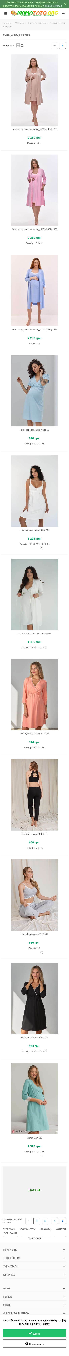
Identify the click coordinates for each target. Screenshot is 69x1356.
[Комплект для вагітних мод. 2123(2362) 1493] (34, 190)
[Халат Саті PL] (34, 1098)
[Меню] (6, 13)
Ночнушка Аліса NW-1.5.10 (35, 733)
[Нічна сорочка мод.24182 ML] (34, 491)
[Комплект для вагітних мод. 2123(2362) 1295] (34, 90)
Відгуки (7, 1305)
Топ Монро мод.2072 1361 (34, 934)
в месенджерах (53, 6)
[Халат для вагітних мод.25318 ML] (34, 594)
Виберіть (7, 45)
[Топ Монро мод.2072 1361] (34, 895)
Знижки (7, 1288)
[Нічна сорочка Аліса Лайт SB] (34, 390)
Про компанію (10, 1249)
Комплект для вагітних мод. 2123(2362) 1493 (34, 229)
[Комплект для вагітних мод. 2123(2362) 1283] (34, 290)
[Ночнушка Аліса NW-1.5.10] (34, 694)
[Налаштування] (63, 13)
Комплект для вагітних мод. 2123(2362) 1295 (34, 129)
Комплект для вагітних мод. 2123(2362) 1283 (34, 329)
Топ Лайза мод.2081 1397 (34, 834)
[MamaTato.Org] (34, 13)
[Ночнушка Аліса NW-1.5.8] (34, 998)
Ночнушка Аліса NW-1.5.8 (34, 1037)
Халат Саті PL (34, 1138)
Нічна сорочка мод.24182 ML (34, 530)
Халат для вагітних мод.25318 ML (34, 633)
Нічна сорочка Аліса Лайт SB (34, 430)
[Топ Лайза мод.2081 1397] (34, 795)
